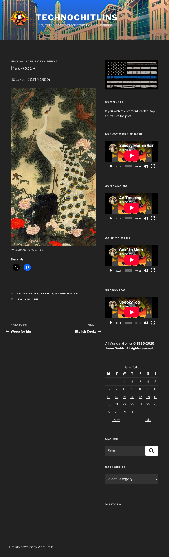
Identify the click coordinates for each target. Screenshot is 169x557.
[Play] (111, 166)
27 (108, 412)
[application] (131, 156)
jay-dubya (49, 61)
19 (155, 397)
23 (132, 404)
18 (148, 397)
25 (148, 404)
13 (108, 397)
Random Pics (67, 293)
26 (155, 404)
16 (132, 397)
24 (140, 404)
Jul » (148, 420)
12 (155, 389)
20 (109, 404)
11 (148, 389)
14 (116, 397)
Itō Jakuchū (28, 299)
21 (116, 404)
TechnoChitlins (77, 17)
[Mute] (146, 166)
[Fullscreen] (153, 166)
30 (132, 412)
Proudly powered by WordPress (31, 547)
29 (124, 412)
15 (124, 397)
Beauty (47, 293)
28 (116, 412)
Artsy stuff (28, 293)
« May (116, 420)
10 (140, 389)
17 (140, 397)
